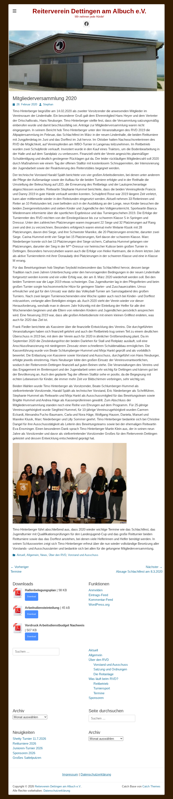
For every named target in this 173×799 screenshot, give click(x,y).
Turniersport (101, 688)
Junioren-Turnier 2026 (28, 748)
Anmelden (96, 590)
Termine (98, 693)
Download (31, 596)
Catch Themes (151, 786)
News (43, 555)
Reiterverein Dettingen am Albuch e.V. (89, 11)
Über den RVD (57, 555)
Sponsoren (96, 698)
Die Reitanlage (103, 674)
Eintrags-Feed (98, 595)
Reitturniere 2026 (24, 743)
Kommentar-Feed (101, 599)
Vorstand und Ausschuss (83, 555)
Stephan (48, 104)
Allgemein (33, 555)
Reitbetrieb (100, 683)
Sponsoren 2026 (24, 753)
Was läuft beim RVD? (103, 679)
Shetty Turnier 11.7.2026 (29, 738)
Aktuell (21, 555)
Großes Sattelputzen (27, 757)
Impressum (70, 774)
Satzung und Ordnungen (110, 669)
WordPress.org (99, 604)
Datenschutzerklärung (96, 774)
